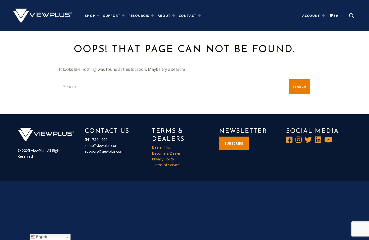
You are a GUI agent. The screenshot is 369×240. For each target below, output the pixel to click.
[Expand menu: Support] (123, 15)
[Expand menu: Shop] (98, 15)
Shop (90, 15)
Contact (188, 15)
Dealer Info (161, 147)
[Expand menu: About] (173, 15)
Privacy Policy (163, 159)
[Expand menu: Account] (323, 15)
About (164, 15)
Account (311, 15)
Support (111, 15)
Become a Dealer (166, 153)
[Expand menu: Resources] (152, 15)
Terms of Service (166, 164)
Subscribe (234, 143)
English (41, 237)
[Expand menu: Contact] (199, 15)
